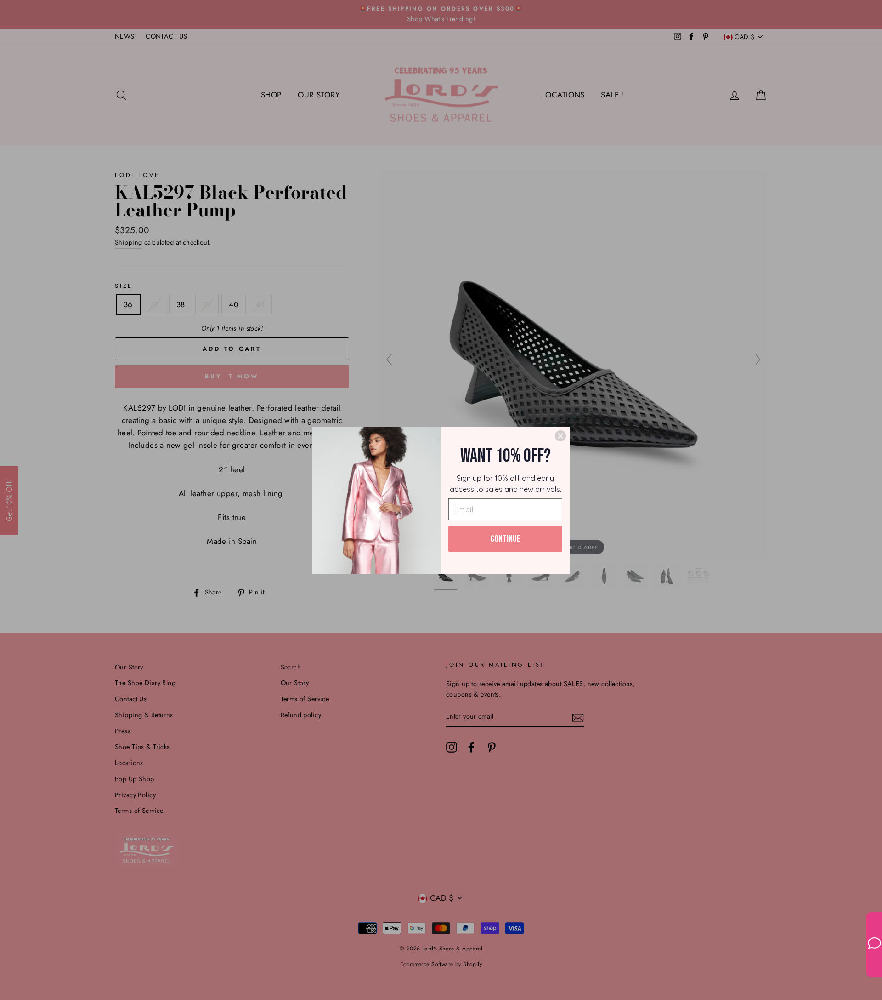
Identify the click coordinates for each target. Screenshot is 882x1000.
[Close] (560, 435)
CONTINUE (505, 538)
